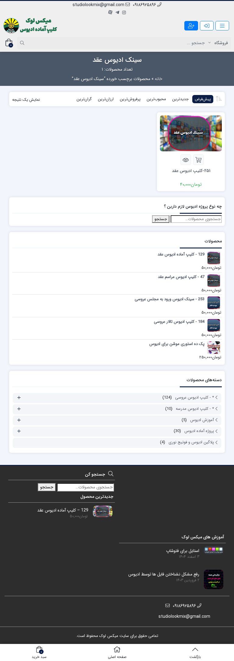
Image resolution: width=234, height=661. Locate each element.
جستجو (160, 219)
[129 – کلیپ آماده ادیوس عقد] (100, 511)
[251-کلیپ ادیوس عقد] (191, 133)
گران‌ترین (84, 99)
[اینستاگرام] (124, 12)
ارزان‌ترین (106, 99)
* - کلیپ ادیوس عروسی (194, 397)
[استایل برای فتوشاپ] (211, 550)
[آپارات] (110, 12)
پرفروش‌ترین (130, 99)
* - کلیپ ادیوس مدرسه (195, 409)
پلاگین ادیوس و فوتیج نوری (191, 442)
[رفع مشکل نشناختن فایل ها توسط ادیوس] (211, 579)
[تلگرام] (117, 12)
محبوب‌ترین (156, 99)
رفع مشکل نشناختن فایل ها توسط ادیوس (163, 574)
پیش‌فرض (203, 99)
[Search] (23, 43)
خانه (158, 79)
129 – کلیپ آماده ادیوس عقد (62, 510)
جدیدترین (180, 99)
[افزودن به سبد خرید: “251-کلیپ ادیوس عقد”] (198, 160)
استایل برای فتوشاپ (182, 551)
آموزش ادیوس (202, 420)
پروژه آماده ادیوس (199, 431)
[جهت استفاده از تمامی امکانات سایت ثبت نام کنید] (191, 25)
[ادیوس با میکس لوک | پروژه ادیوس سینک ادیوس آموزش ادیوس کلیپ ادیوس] (31, 25)
